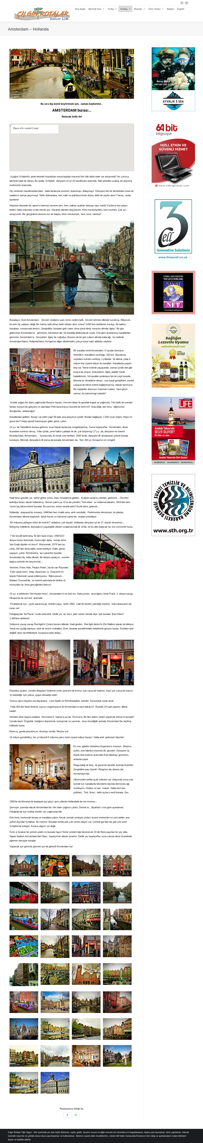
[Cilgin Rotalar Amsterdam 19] (117, 974)
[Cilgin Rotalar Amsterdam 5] (117, 866)
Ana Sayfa (80, 9)
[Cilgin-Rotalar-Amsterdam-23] (24, 1029)
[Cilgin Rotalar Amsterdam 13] (117, 919)
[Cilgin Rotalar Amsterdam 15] (86, 946)
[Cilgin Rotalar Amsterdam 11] (24, 919)
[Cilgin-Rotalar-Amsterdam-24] (55, 1029)
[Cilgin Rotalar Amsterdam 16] (117, 946)
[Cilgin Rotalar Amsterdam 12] (55, 919)
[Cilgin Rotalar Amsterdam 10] (117, 892)
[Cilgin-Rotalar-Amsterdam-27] (24, 1056)
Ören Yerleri (154, 9)
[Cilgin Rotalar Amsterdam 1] (24, 866)
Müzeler (138, 9)
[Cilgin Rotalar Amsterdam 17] (24, 974)
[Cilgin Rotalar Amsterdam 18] (86, 974)
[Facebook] (67, 1114)
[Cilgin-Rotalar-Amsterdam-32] (117, 1056)
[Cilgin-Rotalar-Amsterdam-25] (86, 1029)
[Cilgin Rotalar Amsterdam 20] (24, 1002)
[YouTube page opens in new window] (187, 3)
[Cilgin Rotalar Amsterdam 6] (24, 892)
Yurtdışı (124, 9)
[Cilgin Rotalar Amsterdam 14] (55, 946)
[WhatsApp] (76, 1114)
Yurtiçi (111, 9)
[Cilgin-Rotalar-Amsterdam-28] (55, 1056)
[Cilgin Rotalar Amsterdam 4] (86, 866)
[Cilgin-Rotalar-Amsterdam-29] (86, 1002)
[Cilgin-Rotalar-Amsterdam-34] (55, 1083)
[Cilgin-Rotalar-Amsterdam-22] (117, 1002)
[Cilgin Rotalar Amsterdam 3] (24, 946)
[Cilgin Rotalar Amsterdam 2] (55, 866)
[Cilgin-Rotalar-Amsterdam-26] (117, 1029)
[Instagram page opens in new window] (182, 3)
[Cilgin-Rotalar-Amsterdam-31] (55, 974)
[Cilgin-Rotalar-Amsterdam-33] (24, 1083)
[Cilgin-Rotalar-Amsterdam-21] (55, 1002)
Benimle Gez (94, 9)
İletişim (170, 9)
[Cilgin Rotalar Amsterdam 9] (86, 892)
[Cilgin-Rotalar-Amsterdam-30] (86, 1056)
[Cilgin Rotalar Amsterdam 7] (55, 892)
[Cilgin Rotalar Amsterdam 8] (86, 919)
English (180, 9)
